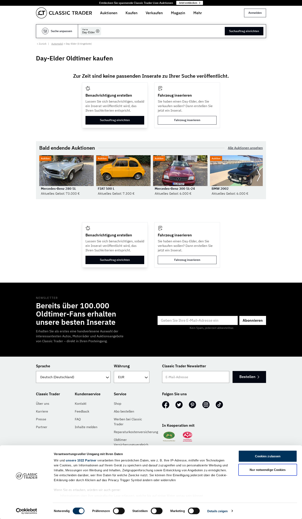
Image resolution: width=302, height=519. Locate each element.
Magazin (178, 12)
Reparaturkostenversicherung (136, 432)
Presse (41, 419)
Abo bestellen (124, 411)
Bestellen (247, 376)
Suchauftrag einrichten (244, 31)
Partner (41, 427)
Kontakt (80, 403)
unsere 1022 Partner (81, 460)
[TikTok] (219, 404)
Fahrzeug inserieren (187, 120)
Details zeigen (217, 511)
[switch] (119, 510)
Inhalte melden (86, 427)
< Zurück (41, 43)
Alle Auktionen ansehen (245, 148)
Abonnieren (253, 320)
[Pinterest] (192, 404)
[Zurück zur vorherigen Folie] (43, 175)
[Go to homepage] (64, 12)
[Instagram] (206, 404)
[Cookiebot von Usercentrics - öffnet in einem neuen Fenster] (27, 511)
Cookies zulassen (268, 456)
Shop (117, 403)
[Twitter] (179, 404)
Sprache (43, 366)
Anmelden (255, 13)
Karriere (42, 411)
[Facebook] (165, 404)
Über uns (42, 403)
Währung (122, 366)
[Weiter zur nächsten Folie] (259, 175)
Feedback (82, 411)
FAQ (78, 419)
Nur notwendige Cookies (268, 469)
